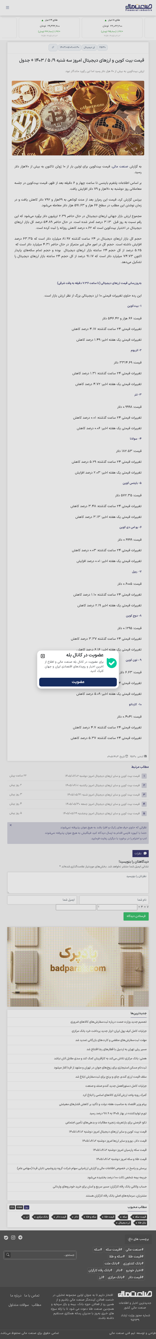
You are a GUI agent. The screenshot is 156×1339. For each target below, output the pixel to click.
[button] (42, 656)
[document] (78, 669)
